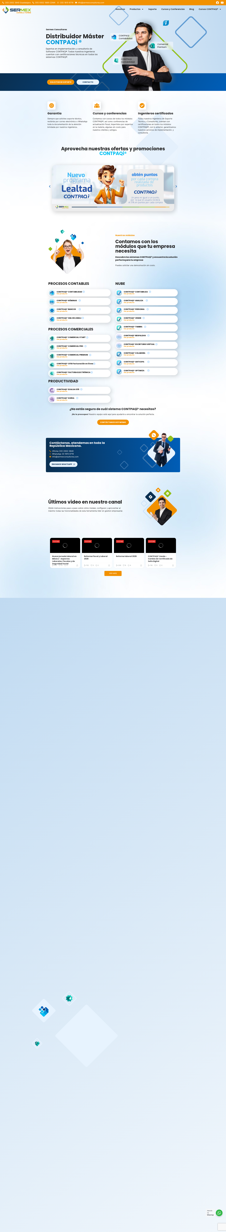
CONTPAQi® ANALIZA (133, 300)
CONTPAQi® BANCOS (66, 309)
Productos (135, 9)
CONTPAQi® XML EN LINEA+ (69, 318)
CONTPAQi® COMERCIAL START (71, 337)
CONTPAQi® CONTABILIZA (136, 292)
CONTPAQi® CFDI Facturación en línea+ (75, 363)
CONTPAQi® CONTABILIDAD (69, 292)
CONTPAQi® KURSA (65, 398)
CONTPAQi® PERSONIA (134, 309)
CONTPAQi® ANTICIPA (134, 362)
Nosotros (120, 9)
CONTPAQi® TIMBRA (133, 326)
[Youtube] (222, 2)
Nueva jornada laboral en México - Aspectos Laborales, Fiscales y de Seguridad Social (64, 560)
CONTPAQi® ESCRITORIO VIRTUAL (139, 344)
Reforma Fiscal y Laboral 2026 (96, 557)
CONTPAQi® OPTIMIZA (134, 370)
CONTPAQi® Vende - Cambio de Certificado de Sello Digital (160, 558)
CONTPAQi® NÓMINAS (67, 300)
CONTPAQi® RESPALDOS (135, 335)
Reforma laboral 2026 (126, 556)
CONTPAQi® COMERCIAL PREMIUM (72, 355)
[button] (49, 186)
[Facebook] (217, 2)
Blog (191, 9)
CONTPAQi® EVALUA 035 (68, 389)
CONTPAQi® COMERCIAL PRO (70, 346)
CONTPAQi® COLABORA (134, 353)
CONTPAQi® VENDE (132, 318)
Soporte (152, 9)
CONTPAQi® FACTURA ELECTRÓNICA (73, 372)
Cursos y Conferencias (173, 9)
